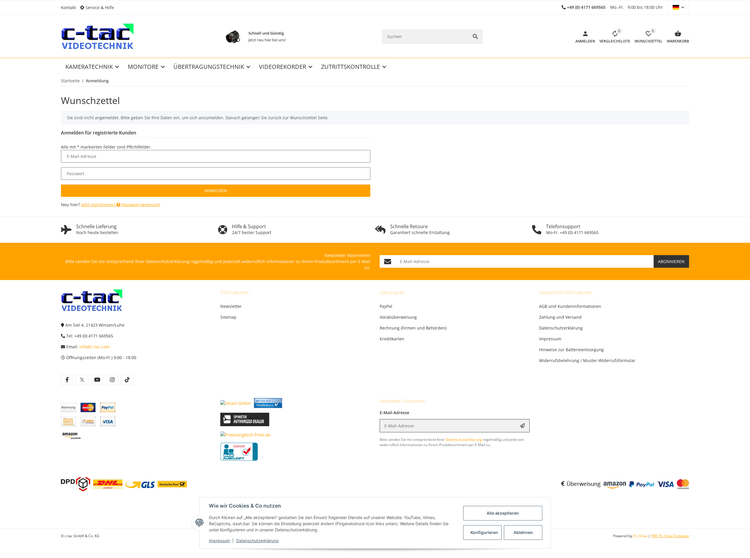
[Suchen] (475, 36)
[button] (99, 7)
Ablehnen (523, 532)
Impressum (219, 540)
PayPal (386, 306)
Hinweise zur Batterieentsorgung (571, 349)
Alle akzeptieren (503, 513)
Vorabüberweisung (398, 317)
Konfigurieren (484, 532)
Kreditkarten (392, 339)
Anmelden (215, 190)
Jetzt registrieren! (98, 204)
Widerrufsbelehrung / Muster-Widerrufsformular (587, 360)
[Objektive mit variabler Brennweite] (233, 36)
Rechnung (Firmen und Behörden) (413, 328)
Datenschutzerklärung (257, 540)
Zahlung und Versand (560, 317)
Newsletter (231, 306)
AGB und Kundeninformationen (570, 306)
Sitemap (228, 317)
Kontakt (68, 7)
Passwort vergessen (140, 204)
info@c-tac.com (94, 346)
